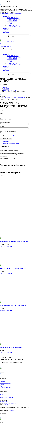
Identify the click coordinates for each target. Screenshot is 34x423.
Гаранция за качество (6, 386)
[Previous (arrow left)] (0, 422)
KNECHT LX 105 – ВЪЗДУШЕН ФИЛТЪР (13, 268)
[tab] (18, 141)
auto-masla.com (7, 404)
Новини (2, 388)
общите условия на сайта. (20, 136)
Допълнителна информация (11, 143)
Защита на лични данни (6, 397)
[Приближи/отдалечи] (0, 413)
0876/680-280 (3, 401)
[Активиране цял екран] (2, 413)
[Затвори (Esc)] (5, 413)
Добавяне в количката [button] (6, 246)
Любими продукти (5, 387)
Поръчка (2, 381)
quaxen (12, 410)
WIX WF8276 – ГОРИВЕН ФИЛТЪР (11, 347)
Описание (6, 141)
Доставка (2, 384)
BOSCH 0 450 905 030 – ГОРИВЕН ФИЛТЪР (13, 305)
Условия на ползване (6, 396)
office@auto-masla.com (10, 403)
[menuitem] (6, 16)
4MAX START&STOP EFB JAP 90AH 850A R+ (14, 241)
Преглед (2, 46)
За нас (1, 394)
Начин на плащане (5, 383)
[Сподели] (4, 413)
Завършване (8, 46)
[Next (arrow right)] (2, 422)
